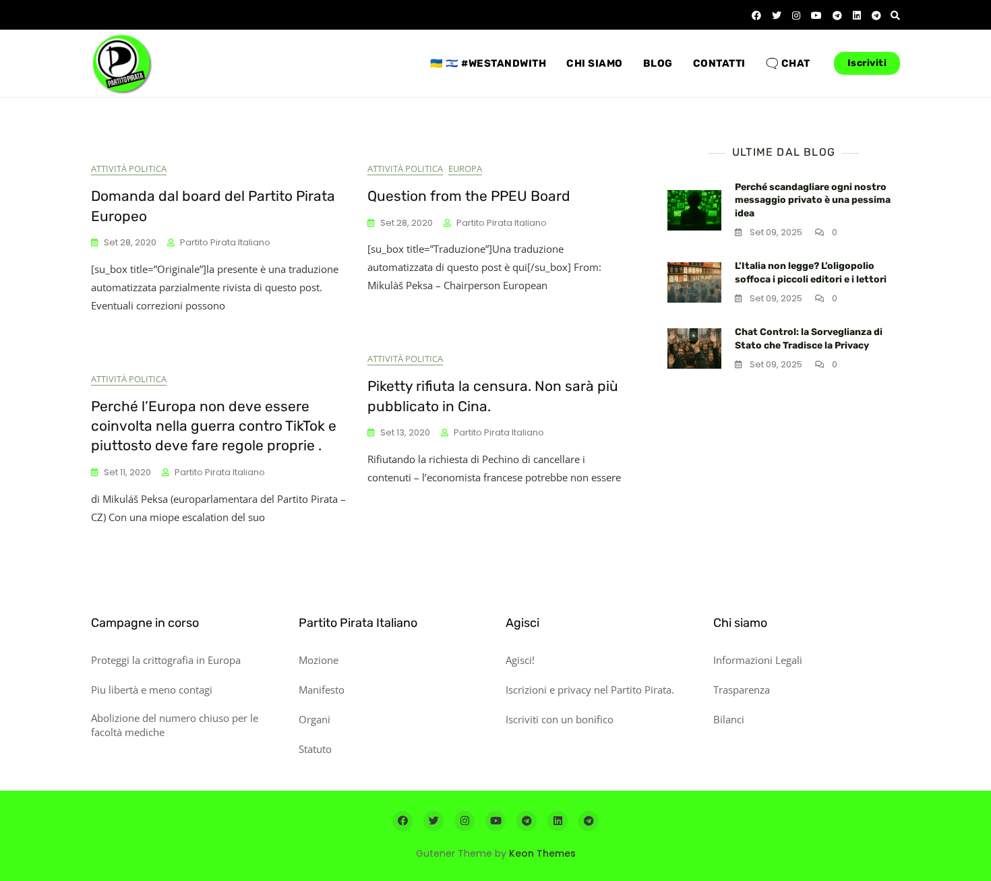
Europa (465, 168)
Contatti (719, 63)
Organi (314, 719)
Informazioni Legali (757, 660)
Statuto (315, 749)
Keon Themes (542, 853)
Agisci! (520, 660)
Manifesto (321, 689)
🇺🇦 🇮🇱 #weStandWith (488, 63)
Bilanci (728, 719)
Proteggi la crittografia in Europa (166, 660)
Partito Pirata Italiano (225, 242)
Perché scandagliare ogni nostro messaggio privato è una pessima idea (813, 200)
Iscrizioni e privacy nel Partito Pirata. (590, 689)
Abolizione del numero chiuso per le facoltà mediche (174, 725)
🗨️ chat (788, 63)
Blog (658, 63)
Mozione (318, 660)
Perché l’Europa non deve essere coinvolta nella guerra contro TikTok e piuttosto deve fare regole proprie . (213, 426)
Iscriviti (867, 63)
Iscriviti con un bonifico (559, 719)
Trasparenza (741, 689)
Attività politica (129, 168)
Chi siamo (594, 63)
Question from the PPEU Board (468, 195)
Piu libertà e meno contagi (151, 689)
